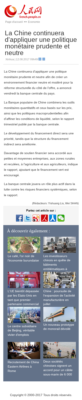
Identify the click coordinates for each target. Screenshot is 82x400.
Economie (34, 21)
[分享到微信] (61, 218)
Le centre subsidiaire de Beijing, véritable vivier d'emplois (22, 330)
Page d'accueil (14, 21)
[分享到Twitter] (27, 218)
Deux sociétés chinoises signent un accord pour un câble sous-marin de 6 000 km (58, 370)
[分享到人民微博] (44, 218)
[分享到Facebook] (19, 218)
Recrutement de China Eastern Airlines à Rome (23, 366)
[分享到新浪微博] (36, 218)
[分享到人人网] (52, 218)
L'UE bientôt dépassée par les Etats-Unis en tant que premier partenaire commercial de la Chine (23, 299)
